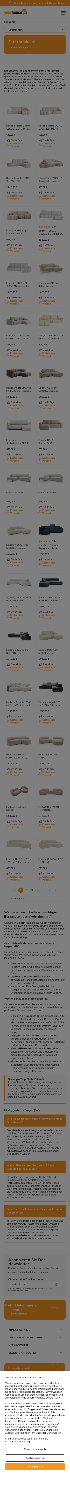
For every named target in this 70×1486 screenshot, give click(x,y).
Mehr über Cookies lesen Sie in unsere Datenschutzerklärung (26, 1440)
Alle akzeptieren (35, 1466)
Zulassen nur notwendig (35, 1449)
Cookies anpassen (35, 1458)
